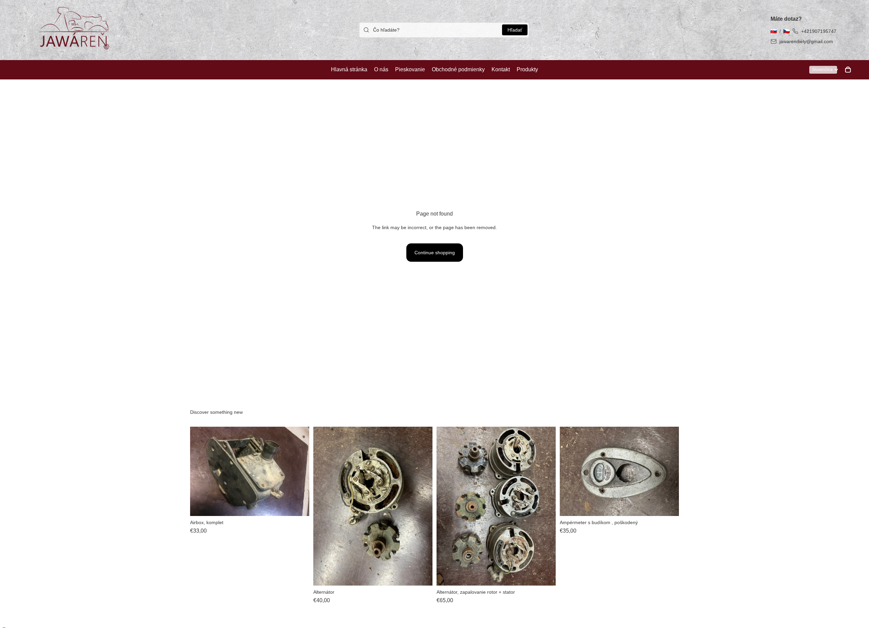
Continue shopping (434, 252)
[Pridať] (299, 505)
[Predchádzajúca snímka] (200, 471)
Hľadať (514, 30)
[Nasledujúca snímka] (299, 471)
